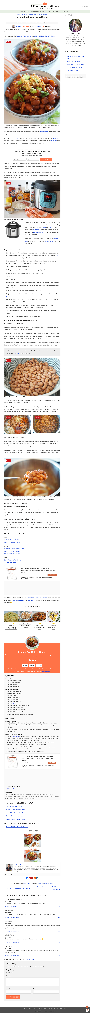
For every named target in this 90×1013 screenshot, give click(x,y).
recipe (7, 296)
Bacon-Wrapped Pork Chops (12, 560)
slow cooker (56, 138)
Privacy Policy (53, 1008)
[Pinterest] (7, 874)
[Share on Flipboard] (32, 878)
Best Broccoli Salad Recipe (14, 806)
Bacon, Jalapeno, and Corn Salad (15, 809)
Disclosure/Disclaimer (41, 1008)
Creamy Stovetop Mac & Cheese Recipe (11, 628)
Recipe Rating (10, 970)
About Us (43, 11)
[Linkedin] (11, 874)
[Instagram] (9, 874)
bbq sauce (15, 703)
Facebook (30, 600)
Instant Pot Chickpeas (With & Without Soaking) (25, 625)
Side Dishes (39, 14)
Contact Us (62, 1008)
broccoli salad (44, 131)
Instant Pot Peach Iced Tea (23, 36)
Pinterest (14, 600)
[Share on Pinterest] (30, 878)
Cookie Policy (28, 1008)
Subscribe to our (37, 598)
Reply (59, 906)
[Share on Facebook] (27, 878)
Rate (40, 665)
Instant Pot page (49, 241)
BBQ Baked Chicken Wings (12, 553)
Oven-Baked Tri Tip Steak (11, 539)
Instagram (21, 600)
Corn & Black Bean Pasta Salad (15, 813)
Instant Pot (25, 14)
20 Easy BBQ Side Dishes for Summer (17, 827)
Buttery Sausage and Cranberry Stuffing (18, 888)
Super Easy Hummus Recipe (53, 628)
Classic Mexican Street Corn (14, 816)
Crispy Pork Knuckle (10, 562)
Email (35, 989)
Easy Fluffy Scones (72, 70)
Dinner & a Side (35, 11)
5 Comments (38, 26)
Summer (45, 14)
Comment (9, 976)
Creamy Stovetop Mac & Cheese (15, 819)
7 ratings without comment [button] (31, 959)
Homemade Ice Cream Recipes (75, 64)
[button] (29, 660)
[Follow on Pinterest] (87, 6)
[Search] (87, 11)
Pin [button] (33, 665)
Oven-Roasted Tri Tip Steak (75, 67)
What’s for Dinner (52, 11)
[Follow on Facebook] (82, 6)
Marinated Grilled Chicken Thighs (14, 548)
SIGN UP (46, 159)
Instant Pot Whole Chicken (12, 551)
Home (21, 11)
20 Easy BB (37, 36)
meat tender (36, 229)
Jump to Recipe (47, 26)
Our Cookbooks (64, 11)
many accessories (38, 232)
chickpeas (16, 353)
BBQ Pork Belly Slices (73, 61)
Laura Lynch (41, 20)
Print (25, 665)
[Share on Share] (37, 878)
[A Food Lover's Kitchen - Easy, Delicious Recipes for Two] (45, 5)
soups (44, 227)
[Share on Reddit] (35, 878)
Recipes (26, 11)
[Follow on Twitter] (85, 6)
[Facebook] (5, 874)
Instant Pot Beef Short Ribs (12, 542)
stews (50, 227)
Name (8, 989)
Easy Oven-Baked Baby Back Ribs (75, 57)
